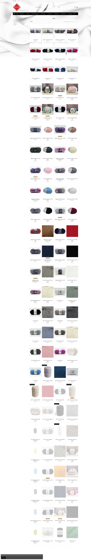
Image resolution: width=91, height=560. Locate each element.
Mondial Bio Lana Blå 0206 (60, 380)
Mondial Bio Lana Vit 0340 (72, 341)
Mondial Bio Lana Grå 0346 (72, 419)
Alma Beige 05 (60, 320)
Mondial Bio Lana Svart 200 (72, 520)
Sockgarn (15, 22)
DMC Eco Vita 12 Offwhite (35, 399)
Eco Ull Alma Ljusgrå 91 (47, 439)
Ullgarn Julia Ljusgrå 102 (60, 39)
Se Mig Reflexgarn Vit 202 (48, 540)
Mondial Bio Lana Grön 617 (48, 97)
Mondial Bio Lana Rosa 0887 (47, 361)
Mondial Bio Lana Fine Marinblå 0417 (47, 260)
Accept (3, 557)
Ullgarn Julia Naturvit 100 (48, 39)
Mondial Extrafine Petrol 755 (72, 118)
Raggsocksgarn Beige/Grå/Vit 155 (35, 281)
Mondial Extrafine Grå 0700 (72, 178)
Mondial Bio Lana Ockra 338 (60, 481)
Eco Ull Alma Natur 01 (72, 380)
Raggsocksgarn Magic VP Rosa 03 (35, 301)
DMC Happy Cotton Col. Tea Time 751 (35, 521)
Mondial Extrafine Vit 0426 (72, 199)
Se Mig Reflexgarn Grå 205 (48, 500)
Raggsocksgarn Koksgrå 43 (35, 259)
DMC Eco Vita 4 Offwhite (60, 439)
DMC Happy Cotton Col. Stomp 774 (35, 440)
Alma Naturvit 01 (60, 300)
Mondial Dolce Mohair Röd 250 (72, 501)
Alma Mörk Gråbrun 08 (35, 360)
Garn (20, 18)
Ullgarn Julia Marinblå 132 (60, 59)
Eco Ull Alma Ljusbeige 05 (48, 419)
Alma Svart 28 (35, 320)
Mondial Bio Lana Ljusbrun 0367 (72, 361)
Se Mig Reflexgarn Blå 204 (48, 520)
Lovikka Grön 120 (72, 540)
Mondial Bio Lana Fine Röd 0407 (72, 240)
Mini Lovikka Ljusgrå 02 (35, 97)
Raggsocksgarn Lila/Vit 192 (60, 138)
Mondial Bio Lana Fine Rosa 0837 (72, 98)
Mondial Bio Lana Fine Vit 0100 (72, 281)
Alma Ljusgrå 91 (35, 341)
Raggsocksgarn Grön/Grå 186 (35, 159)
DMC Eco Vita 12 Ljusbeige (72, 399)
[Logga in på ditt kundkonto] (75, 7)
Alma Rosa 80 (60, 360)
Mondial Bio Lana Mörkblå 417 (60, 501)
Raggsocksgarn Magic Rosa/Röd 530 (60, 159)
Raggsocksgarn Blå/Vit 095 (35, 138)
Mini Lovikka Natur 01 (60, 97)
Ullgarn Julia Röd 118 (35, 59)
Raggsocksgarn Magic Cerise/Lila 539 (35, 200)
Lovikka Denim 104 (60, 78)
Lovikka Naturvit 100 (72, 78)
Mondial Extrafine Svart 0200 (47, 220)
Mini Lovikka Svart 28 (60, 117)
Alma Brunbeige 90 (60, 341)
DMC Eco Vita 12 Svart (60, 419)
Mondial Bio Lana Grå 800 (72, 320)
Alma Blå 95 (35, 380)
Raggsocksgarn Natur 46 (60, 280)
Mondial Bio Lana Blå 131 (47, 341)
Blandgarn (15, 20)
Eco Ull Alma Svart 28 (60, 399)
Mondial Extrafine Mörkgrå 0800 (48, 159)
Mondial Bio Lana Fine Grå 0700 (48, 281)
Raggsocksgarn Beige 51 (60, 199)
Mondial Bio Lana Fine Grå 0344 (48, 321)
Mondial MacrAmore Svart (60, 540)
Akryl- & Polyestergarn (17, 19)
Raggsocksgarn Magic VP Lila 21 (35, 179)
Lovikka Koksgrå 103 (35, 78)
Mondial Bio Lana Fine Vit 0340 (48, 301)
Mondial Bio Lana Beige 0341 (35, 420)
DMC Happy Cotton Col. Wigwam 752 (35, 541)
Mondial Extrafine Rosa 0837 (47, 179)
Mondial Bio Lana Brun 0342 (72, 440)
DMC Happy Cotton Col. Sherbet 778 (35, 460)
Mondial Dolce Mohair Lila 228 (60, 521)
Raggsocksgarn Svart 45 (60, 239)
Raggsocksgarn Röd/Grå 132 (35, 240)
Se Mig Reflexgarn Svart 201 (47, 480)
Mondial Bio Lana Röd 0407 (47, 399)
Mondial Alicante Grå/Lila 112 (72, 481)
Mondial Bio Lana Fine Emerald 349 (72, 301)
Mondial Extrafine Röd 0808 (72, 220)
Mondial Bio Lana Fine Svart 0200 (72, 260)
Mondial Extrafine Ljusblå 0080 (48, 200)
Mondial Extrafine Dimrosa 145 (48, 139)
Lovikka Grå (35, 39)
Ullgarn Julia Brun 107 (72, 39)
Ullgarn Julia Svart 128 (47, 59)
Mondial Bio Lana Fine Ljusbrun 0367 (47, 240)
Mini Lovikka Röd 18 (35, 117)
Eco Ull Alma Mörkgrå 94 (47, 459)
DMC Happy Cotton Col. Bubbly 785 (35, 481)
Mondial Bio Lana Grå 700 (60, 459)
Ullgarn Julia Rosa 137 (72, 59)
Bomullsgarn (15, 21)
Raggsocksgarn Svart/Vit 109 (35, 220)
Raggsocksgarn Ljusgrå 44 (60, 259)
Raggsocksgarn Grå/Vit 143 (60, 219)
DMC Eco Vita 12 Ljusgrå (47, 380)
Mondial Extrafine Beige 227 (72, 139)
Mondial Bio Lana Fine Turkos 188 (47, 118)
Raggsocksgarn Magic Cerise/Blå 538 (60, 179)
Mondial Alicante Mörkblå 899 (72, 460)
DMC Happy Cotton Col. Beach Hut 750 (35, 501)
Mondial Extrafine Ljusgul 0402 (72, 159)
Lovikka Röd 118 (48, 78)
